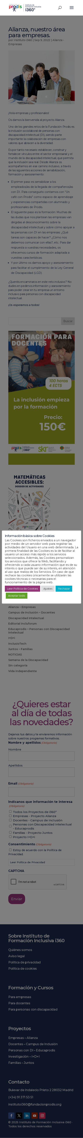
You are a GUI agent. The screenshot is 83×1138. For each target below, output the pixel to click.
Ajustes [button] (47, 588)
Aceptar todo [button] (16, 595)
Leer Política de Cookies (22, 588)
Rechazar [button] (64, 588)
